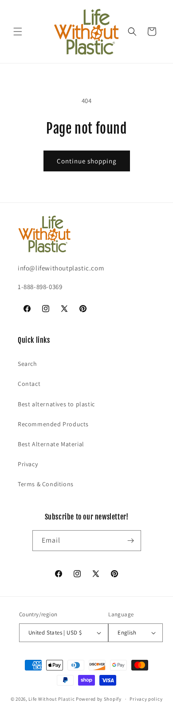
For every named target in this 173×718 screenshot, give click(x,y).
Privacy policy (146, 699)
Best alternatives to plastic (56, 404)
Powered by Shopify (99, 699)
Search (27, 364)
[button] (18, 31)
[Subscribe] (131, 540)
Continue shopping (87, 161)
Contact (29, 384)
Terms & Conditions (46, 484)
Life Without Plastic (51, 699)
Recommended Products (53, 424)
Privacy (28, 464)
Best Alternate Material (51, 444)
